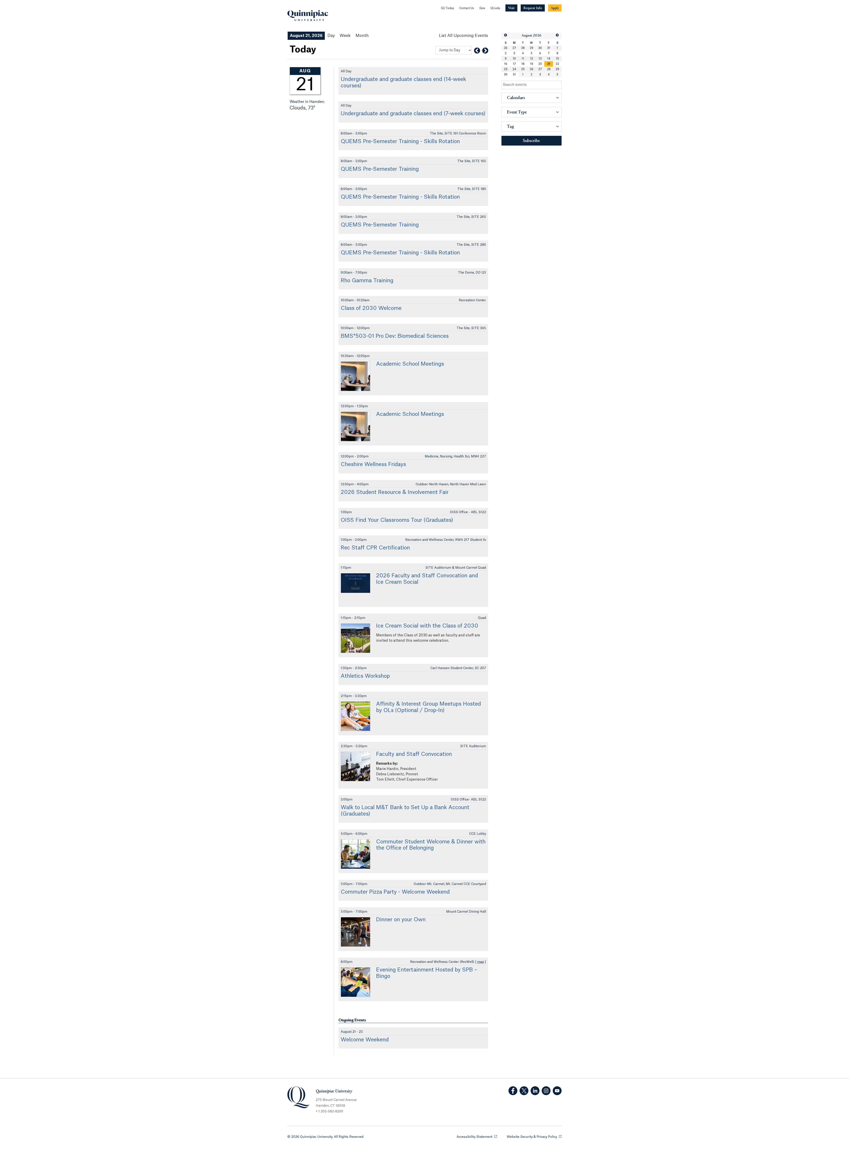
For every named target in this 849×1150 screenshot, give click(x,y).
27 (514, 48)
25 (523, 69)
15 (557, 58)
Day (331, 36)
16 (505, 64)
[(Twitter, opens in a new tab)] (524, 1090)
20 (540, 64)
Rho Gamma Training (367, 280)
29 (531, 48)
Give (482, 8)
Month (362, 36)
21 (548, 64)
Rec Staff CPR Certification (375, 548)
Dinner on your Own (401, 919)
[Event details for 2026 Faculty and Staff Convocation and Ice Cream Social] (355, 583)
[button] (505, 35)
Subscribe (531, 141)
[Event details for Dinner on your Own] (355, 931)
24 (514, 69)
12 (531, 58)
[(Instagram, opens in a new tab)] (546, 1090)
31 (548, 48)
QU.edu (495, 8)
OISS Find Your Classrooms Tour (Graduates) (397, 520)
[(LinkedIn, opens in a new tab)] (535, 1090)
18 (522, 64)
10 (514, 58)
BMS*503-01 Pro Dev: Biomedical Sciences (395, 336)
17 (514, 64)
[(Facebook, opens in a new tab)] (513, 1090)
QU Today (447, 8)
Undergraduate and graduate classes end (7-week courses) (413, 113)
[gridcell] (548, 64)
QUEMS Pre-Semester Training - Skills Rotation (400, 141)
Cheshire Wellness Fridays (373, 464)
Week (345, 36)
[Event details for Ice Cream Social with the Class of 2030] (355, 638)
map (480, 962)
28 (523, 48)
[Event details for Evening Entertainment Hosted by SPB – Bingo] (355, 982)
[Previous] (477, 50)
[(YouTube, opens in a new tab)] (557, 1090)
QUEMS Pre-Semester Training (380, 169)
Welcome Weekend (365, 1039)
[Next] (485, 50)
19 (531, 64)
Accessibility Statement (477, 1136)
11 (523, 58)
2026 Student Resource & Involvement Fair (395, 492)
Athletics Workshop (365, 676)
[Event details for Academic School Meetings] (355, 376)
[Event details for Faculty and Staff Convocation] (355, 766)
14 (548, 58)
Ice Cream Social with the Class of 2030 (427, 626)
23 (505, 69)
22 (557, 64)
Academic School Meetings (410, 364)
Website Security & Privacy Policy (534, 1136)
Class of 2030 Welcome (371, 308)
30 (540, 48)
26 (505, 48)
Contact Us (466, 8)
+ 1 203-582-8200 (329, 1111)
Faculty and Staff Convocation (414, 754)
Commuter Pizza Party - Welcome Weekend (395, 892)
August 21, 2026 (306, 36)
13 (540, 58)
